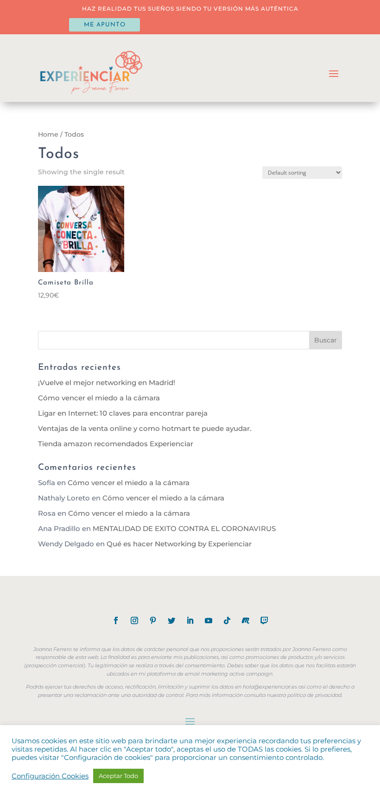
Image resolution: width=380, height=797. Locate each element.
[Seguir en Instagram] (134, 620)
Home (48, 134)
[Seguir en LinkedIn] (190, 620)
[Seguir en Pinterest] (153, 620)
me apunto (105, 25)
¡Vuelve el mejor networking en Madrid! (106, 382)
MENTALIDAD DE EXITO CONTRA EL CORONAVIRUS (184, 528)
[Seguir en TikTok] (227, 620)
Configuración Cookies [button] (50, 776)
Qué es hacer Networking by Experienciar (179, 543)
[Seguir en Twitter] (171, 620)
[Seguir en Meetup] (245, 620)
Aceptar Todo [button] (118, 775)
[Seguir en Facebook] (115, 620)
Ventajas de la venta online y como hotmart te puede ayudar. (144, 428)
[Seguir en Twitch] (264, 620)
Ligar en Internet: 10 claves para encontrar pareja (123, 413)
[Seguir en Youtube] (208, 620)
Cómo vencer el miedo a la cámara (99, 397)
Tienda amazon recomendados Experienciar (115, 443)
